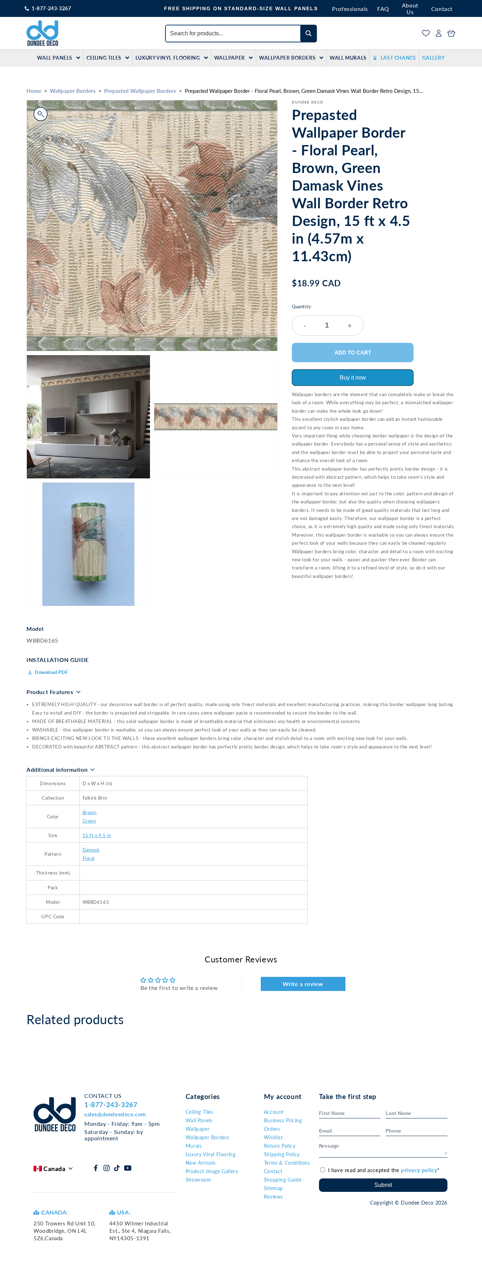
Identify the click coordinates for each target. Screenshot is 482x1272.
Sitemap (273, 1188)
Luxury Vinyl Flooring (167, 58)
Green (89, 821)
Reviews (273, 1197)
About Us (410, 8)
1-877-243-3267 (51, 8)
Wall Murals (348, 58)
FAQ (383, 8)
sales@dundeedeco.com (115, 1114)
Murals (194, 1146)
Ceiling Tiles (103, 58)
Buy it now (353, 378)
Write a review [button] (303, 983)
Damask (91, 850)
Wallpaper (229, 58)
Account (274, 1112)
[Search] (308, 33)
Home (33, 91)
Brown (90, 812)
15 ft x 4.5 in (97, 835)
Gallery (433, 58)
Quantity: (322, 316)
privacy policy (419, 1170)
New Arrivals (201, 1163)
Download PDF (51, 672)
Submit (383, 1185)
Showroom (198, 1180)
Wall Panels (54, 58)
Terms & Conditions (287, 1163)
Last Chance (398, 58)
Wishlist (273, 1137)
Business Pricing (283, 1120)
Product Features (49, 691)
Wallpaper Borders (287, 58)
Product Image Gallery (212, 1171)
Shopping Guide (282, 1180)
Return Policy (280, 1146)
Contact (442, 8)
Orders (272, 1129)
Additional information (57, 769)
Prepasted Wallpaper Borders (140, 91)
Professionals (350, 8)
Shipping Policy (282, 1154)
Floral (89, 858)
